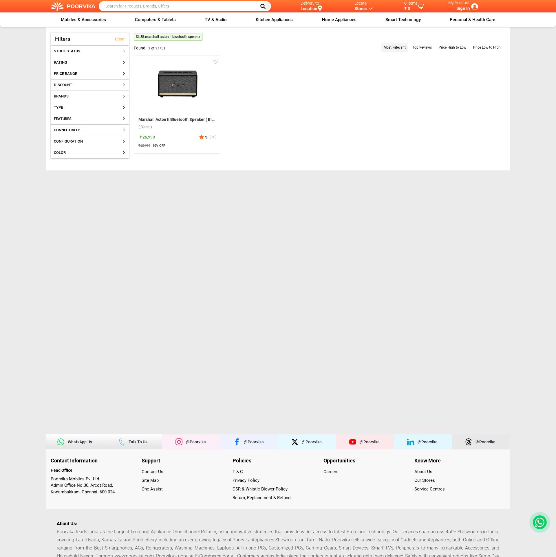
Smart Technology (403, 19)
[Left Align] (265, 6)
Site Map (150, 480)
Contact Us (152, 471)
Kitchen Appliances (274, 19)
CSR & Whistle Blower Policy (260, 489)
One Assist (152, 489)
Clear (120, 39)
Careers (331, 471)
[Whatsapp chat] (538, 522)
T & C (238, 471)
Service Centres (429, 489)
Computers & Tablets (155, 19)
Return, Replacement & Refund (261, 497)
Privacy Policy (246, 480)
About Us (423, 471)
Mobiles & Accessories (83, 19)
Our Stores (424, 480)
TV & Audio (216, 19)
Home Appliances (339, 19)
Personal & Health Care (472, 19)
